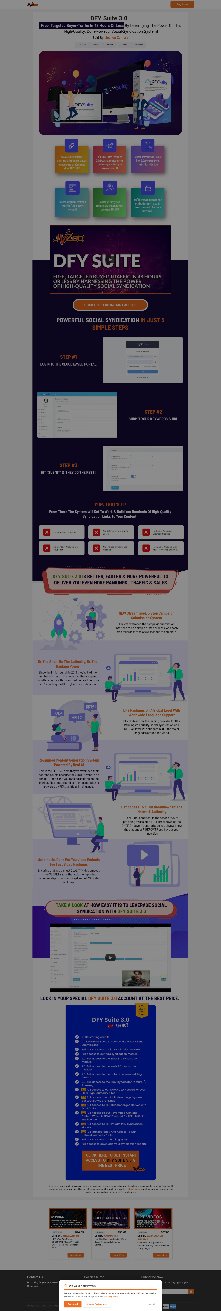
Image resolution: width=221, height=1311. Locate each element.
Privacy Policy (111, 1296)
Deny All (151, 1304)
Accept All (73, 1304)
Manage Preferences (97, 1304)
